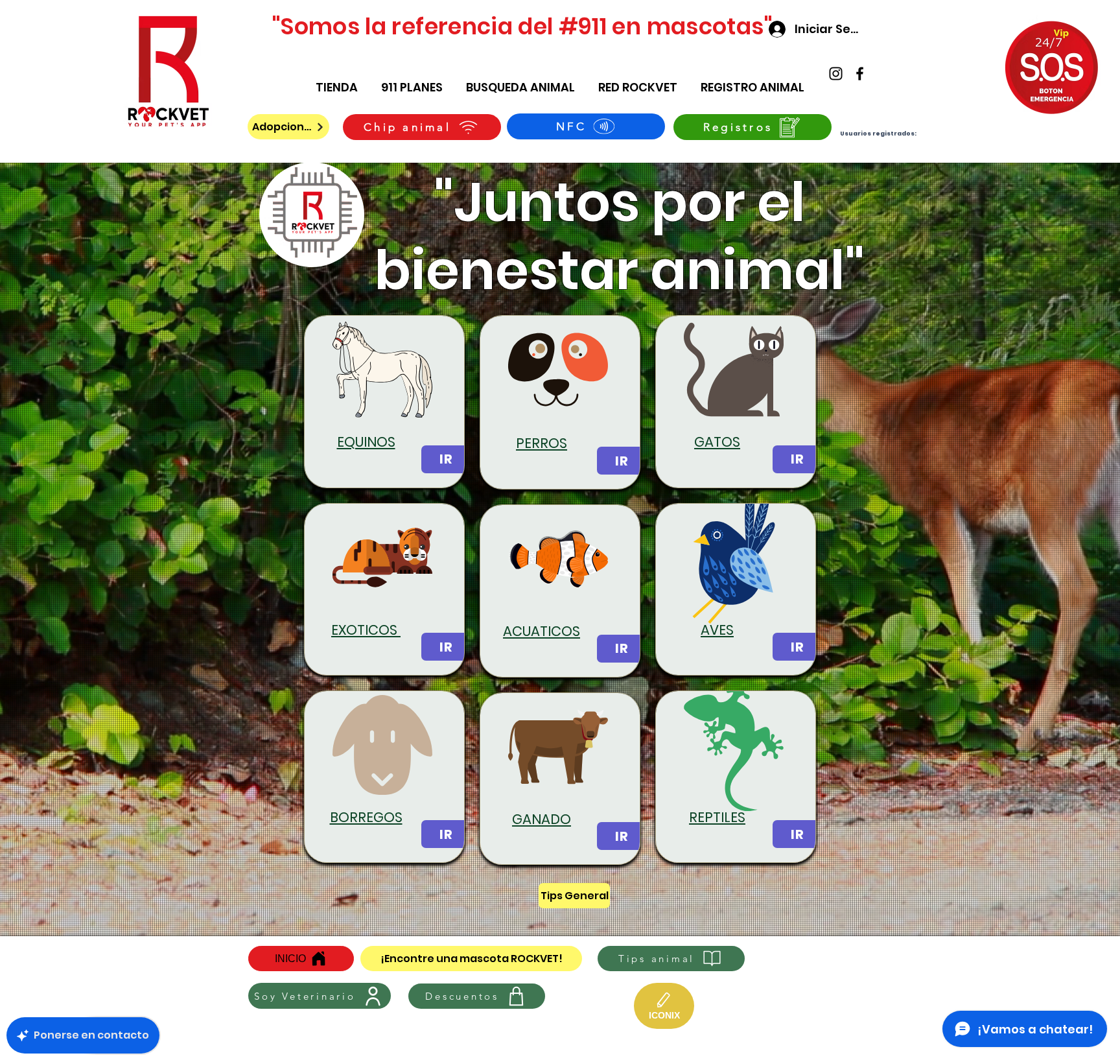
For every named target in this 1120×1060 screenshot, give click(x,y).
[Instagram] (836, 73)
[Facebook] (860, 73)
